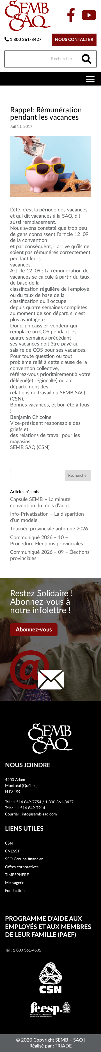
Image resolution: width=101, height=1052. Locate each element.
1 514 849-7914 (31, 808)
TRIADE (63, 1046)
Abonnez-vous (34, 630)
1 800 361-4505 (27, 950)
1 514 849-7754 (27, 802)
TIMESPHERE (17, 875)
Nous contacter (74, 40)
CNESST (12, 851)
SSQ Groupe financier (24, 859)
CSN (9, 843)
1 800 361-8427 (25, 40)
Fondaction (15, 891)
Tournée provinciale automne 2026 (49, 529)
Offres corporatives (21, 867)
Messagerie (14, 883)
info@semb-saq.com (39, 814)
